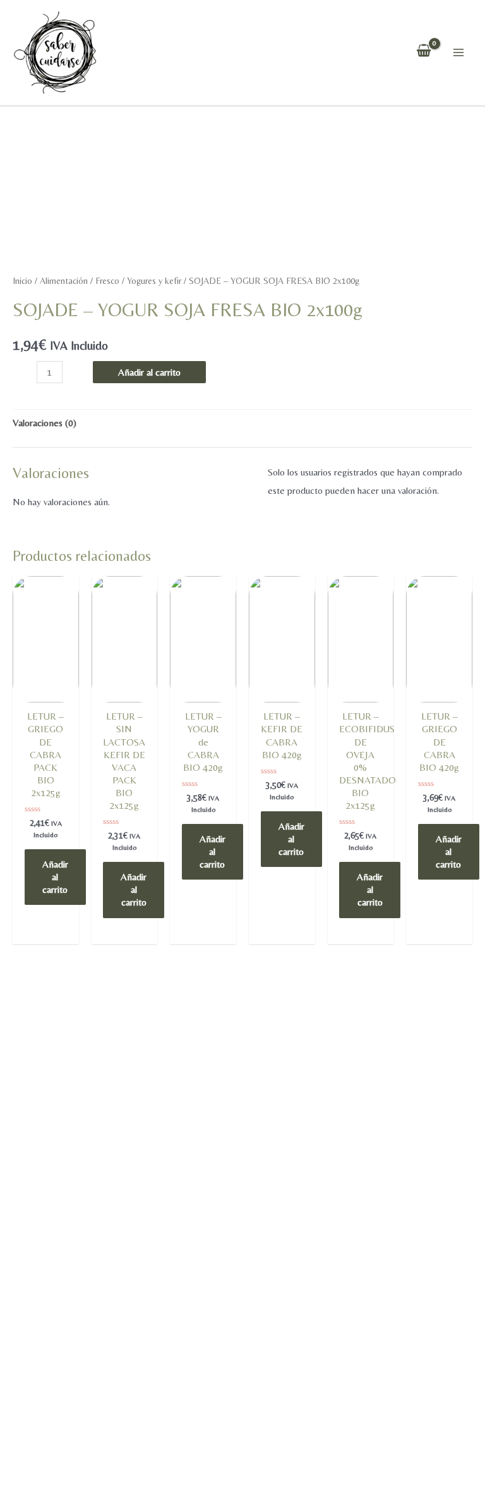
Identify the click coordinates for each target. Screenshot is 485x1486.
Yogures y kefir (154, 281)
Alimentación (64, 281)
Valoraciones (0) (44, 422)
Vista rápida (45, 699)
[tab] (44, 424)
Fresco (107, 281)
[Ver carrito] (424, 52)
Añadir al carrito (149, 372)
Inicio (22, 281)
